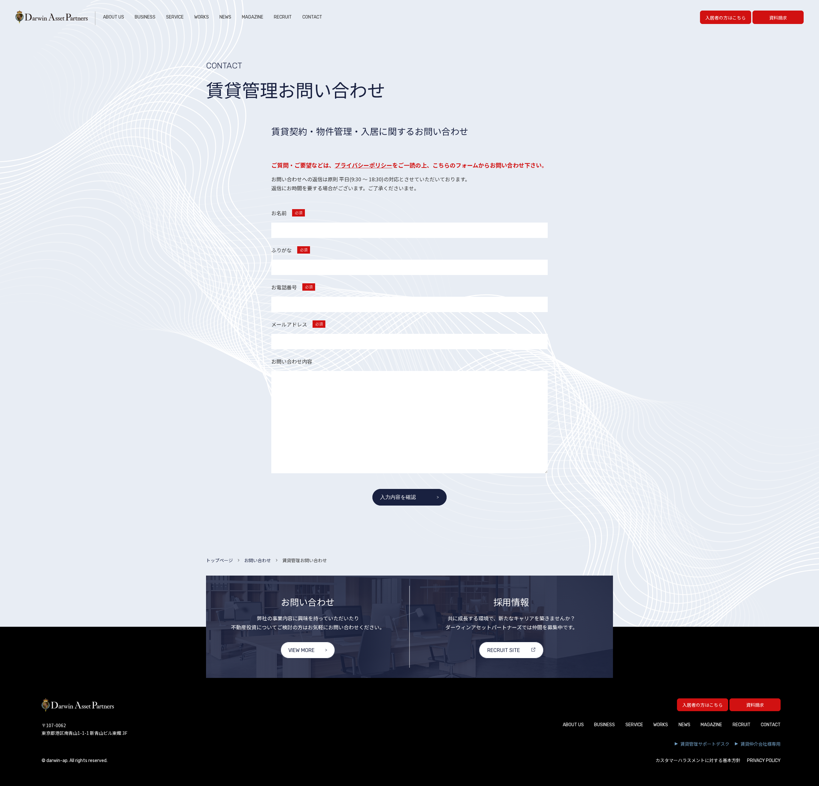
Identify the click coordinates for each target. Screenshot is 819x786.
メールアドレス (297, 324)
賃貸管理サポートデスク (704, 744)
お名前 (286, 213)
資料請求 (778, 17)
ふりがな (289, 250)
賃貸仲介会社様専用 (760, 744)
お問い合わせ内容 (291, 361)
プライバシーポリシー (363, 165)
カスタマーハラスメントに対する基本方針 (698, 760)
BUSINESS (145, 17)
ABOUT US (113, 17)
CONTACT (312, 17)
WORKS (201, 17)
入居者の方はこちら (725, 17)
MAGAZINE (252, 17)
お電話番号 (292, 287)
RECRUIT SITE (503, 650)
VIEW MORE (301, 650)
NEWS (225, 17)
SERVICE (175, 17)
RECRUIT (283, 17)
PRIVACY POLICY (764, 760)
